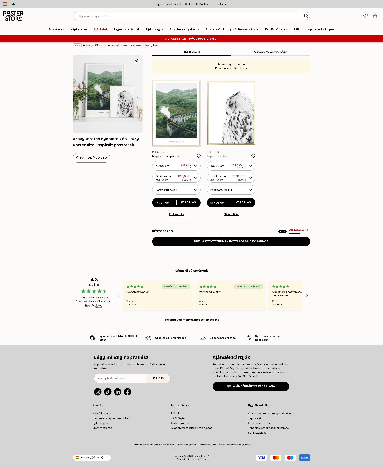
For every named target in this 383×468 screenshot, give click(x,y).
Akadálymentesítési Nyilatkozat (191, 428)
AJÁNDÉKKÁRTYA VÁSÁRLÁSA (254, 386)
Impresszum (208, 444)
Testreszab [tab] (192, 51)
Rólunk (175, 413)
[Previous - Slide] (118, 295)
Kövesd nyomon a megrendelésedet (271, 413)
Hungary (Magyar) (92, 457)
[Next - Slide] (307, 295)
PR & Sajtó (178, 418)
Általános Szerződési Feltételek (154, 444)
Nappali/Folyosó (96, 45)
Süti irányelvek (187, 444)
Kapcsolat (254, 418)
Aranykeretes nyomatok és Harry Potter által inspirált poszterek (135, 45)
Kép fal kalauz (102, 413)
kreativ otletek (102, 428)
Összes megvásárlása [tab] (270, 51)
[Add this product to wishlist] (199, 156)
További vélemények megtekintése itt (191, 319)
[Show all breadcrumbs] (77, 45)
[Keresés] (306, 16)
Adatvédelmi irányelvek (234, 444)
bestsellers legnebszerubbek (111, 418)
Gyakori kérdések (259, 423)
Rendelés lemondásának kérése (268, 428)
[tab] (365, 16)
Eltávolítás (176, 214)
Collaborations (180, 423)
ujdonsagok (100, 423)
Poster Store (200, 456)
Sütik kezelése (257, 432)
